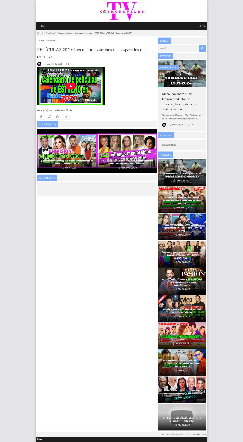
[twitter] (49, 117)
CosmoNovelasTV (168, 67)
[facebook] (40, 117)
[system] (200, 26)
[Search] (204, 26)
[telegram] (66, 117)
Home (43, 25)
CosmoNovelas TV (47, 40)
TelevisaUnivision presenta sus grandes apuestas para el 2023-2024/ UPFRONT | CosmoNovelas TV (88, 33)
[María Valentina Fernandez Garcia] (39, 64)
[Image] (182, 73)
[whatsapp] (57, 117)
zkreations (179, 434)
